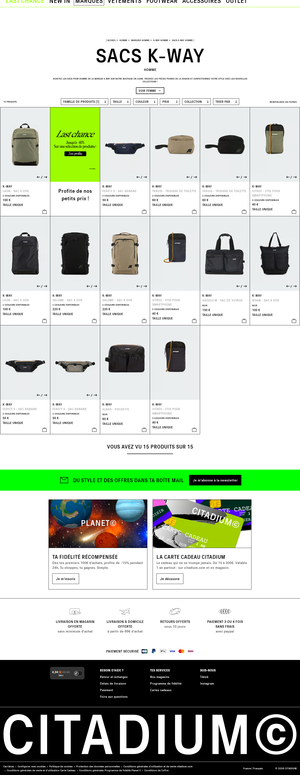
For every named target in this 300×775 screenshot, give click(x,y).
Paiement (106, 690)
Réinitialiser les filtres (283, 102)
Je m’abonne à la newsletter (215, 480)
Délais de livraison (113, 683)
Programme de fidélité (166, 683)
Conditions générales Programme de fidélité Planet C (110, 770)
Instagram (207, 683)
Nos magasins (159, 677)
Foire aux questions (114, 696)
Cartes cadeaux (161, 690)
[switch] (78, 673)
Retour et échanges (114, 677)
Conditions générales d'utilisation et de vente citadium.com (158, 766)
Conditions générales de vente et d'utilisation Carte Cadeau (41, 770)
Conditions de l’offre (156, 770)
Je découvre (170, 579)
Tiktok (204, 677)
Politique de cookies (61, 766)
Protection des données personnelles (98, 766)
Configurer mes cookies (32, 766)
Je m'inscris (65, 579)
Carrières (8, 766)
